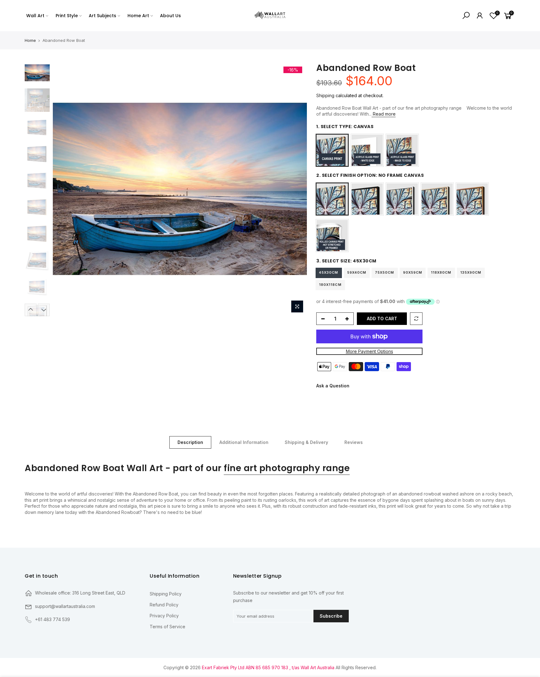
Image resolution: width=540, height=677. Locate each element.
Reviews (353, 442)
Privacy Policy (164, 615)
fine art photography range (287, 468)
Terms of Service (167, 626)
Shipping (325, 95)
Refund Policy (164, 604)
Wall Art (35, 15)
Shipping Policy (166, 593)
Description (190, 442)
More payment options (369, 351)
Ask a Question (332, 386)
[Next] (296, 189)
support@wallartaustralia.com (65, 606)
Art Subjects (102, 15)
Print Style (67, 15)
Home (30, 40)
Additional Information (243, 442)
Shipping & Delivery (306, 442)
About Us (170, 15)
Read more (384, 114)
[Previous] (63, 189)
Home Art (138, 15)
